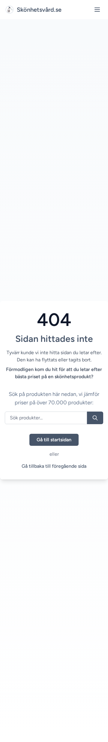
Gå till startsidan (54, 439)
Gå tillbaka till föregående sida (54, 466)
